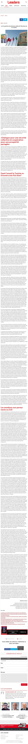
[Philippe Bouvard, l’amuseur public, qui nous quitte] (23, 706)
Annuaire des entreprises (19, 735)
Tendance (23, 729)
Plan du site (17, 736)
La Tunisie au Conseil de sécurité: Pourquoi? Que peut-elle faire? (13, 612)
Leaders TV (11, 729)
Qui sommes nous (3, 737)
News (6, 15)
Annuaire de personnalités (4, 736)
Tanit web (21, 742)
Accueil (2, 15)
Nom (2, 663)
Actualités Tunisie (3, 735)
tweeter (25, 19)
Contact (17, 737)
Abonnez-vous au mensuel (19, 738)
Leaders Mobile (3, 738)
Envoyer (24, 684)
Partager (21, 19)
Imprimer (20, 638)
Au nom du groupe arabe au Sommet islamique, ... (8, 716)
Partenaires (5, 729)
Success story (16, 729)
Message (3, 672)
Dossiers (8, 729)
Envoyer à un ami (10, 638)
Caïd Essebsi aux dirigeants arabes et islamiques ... (21, 716)
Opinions (20, 729)
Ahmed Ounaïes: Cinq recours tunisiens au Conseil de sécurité (13, 624)
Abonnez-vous (21, 648)
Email (2, 667)
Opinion (10, 5)
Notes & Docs (16, 5)
